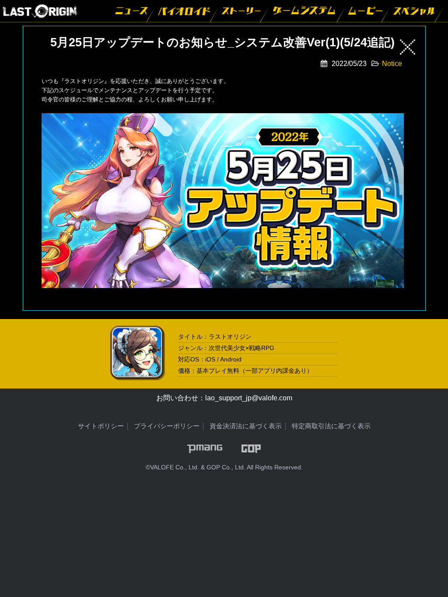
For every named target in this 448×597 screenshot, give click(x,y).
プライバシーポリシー (167, 426)
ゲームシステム (305, 11)
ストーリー (242, 11)
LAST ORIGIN (39, 11)
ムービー (366, 11)
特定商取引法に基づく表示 (331, 426)
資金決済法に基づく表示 (246, 426)
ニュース (131, 11)
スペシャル (414, 11)
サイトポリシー (101, 426)
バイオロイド (184, 11)
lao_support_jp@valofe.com (248, 398)
